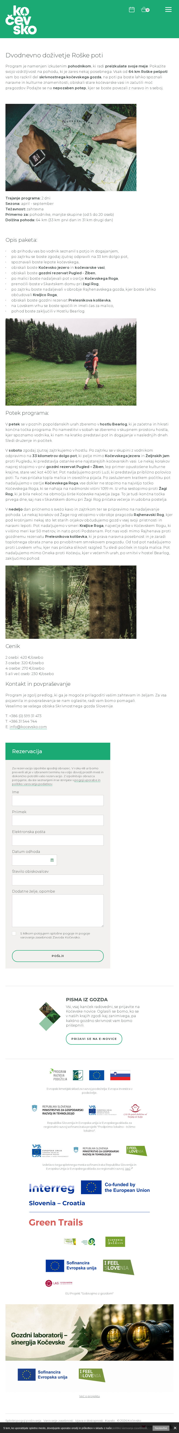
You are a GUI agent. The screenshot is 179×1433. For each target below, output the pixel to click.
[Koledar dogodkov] (131, 9)
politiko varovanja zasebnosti (129, 1428)
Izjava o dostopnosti (89, 1420)
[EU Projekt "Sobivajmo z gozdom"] (89, 1272)
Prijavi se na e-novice (94, 1038)
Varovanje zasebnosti (58, 1420)
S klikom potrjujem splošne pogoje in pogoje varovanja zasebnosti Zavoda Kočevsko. (55, 935)
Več (127, 1168)
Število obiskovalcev (30, 871)
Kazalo (110, 1420)
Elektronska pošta (28, 832)
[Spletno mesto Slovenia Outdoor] (115, 1242)
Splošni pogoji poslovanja (23, 1420)
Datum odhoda (26, 852)
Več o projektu (89, 1396)
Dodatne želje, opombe (33, 891)
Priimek (19, 812)
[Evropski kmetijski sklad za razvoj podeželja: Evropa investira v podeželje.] (90, 1075)
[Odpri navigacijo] (168, 9)
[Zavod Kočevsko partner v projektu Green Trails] (90, 1203)
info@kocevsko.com (28, 727)
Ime (15, 792)
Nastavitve (161, 1428)
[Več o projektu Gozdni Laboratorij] (89, 1348)
